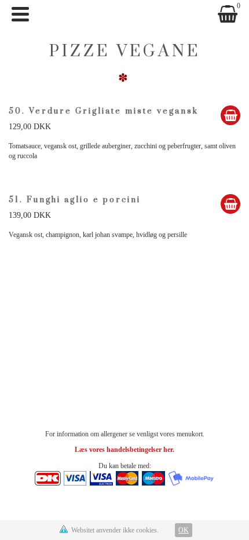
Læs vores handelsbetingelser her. (124, 450)
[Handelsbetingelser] (124, 477)
